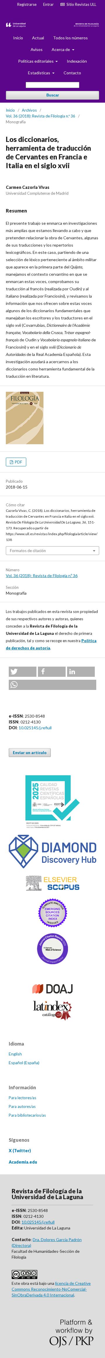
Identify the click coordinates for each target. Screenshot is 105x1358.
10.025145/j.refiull (35, 727)
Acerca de (61, 49)
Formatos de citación (28, 550)
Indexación (77, 61)
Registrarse (26, 4)
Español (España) (24, 1062)
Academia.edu (23, 1162)
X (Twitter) (20, 1150)
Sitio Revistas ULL (80, 4)
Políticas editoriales (36, 61)
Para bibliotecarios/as (27, 1115)
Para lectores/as (22, 1097)
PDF (18, 462)
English (15, 1053)
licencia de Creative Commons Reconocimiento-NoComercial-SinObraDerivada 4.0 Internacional (51, 1289)
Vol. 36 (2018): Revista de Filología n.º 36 (40, 116)
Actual (38, 37)
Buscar (52, 95)
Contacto (72, 72)
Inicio (18, 37)
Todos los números (70, 37)
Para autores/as (22, 1106)
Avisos (37, 49)
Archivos (29, 110)
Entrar (48, 4)
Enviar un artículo (30, 752)
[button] (22, 672)
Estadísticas (39, 72)
